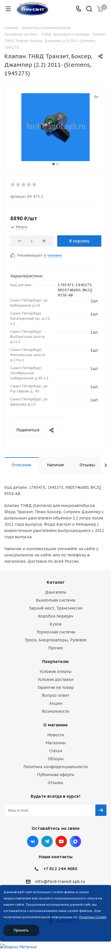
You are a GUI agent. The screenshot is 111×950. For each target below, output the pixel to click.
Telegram (47, 841)
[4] (29, 184)
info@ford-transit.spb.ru (60, 881)
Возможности (55, 711)
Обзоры (55, 758)
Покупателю (55, 661)
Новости (55, 734)
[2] (18, 184)
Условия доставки (55, 679)
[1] (13, 184)
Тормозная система (55, 632)
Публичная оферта (55, 774)
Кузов (55, 624)
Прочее (55, 647)
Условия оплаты (55, 671)
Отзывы (55, 782)
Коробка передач (55, 616)
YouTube (61, 841)
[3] (23, 184)
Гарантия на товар (56, 687)
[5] (34, 184)
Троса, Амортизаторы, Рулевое (55, 640)
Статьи (55, 750)
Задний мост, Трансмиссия (55, 608)
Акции (55, 703)
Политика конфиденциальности (55, 766)
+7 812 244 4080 (60, 868)
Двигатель (55, 592)
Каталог (56, 582)
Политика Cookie (92, 917)
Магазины (56, 742)
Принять (21, 930)
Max (75, 841)
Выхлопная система (55, 600)
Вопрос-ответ (55, 695)
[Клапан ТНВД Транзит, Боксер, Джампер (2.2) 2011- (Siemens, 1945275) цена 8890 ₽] (55, 127)
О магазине (55, 724)
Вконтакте (32, 841)
